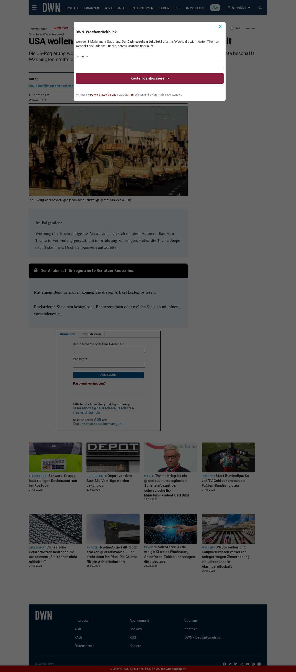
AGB (131, 94)
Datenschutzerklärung (103, 94)
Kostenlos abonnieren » (150, 78)
